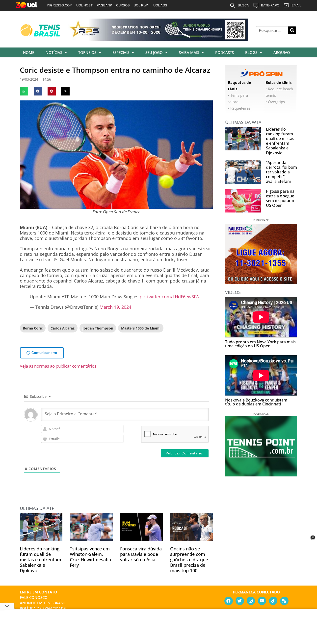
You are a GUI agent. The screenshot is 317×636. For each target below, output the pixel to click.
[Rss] (284, 601)
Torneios (87, 52)
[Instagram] (251, 601)
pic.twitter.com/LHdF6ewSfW (170, 297)
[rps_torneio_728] (158, 39)
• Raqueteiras (239, 108)
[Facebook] (228, 601)
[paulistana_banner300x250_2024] (261, 282)
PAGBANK (104, 5)
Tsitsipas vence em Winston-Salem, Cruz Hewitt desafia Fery (90, 557)
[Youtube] (262, 601)
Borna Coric (33, 328)
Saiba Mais (189, 52)
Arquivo (281, 52)
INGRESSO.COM (59, 5)
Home (28, 52)
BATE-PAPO (270, 5)
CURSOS (123, 5)
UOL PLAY (141, 5)
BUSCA (243, 5)
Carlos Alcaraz (63, 328)
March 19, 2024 (115, 307)
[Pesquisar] (292, 30)
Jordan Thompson (97, 328)
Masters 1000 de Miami (140, 328)
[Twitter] (240, 601)
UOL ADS (160, 5)
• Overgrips (275, 101)
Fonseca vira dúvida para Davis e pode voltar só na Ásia (141, 554)
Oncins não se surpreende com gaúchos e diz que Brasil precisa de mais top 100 (189, 559)
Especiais (120, 52)
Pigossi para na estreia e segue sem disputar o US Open (280, 198)
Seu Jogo (154, 52)
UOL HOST (84, 5)
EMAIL (296, 5)
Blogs (251, 52)
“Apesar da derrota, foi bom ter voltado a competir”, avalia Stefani (281, 172)
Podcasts (224, 52)
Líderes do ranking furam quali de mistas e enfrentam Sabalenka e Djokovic (40, 559)
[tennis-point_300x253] (261, 475)
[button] (24, 91)
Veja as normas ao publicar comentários (58, 366)
